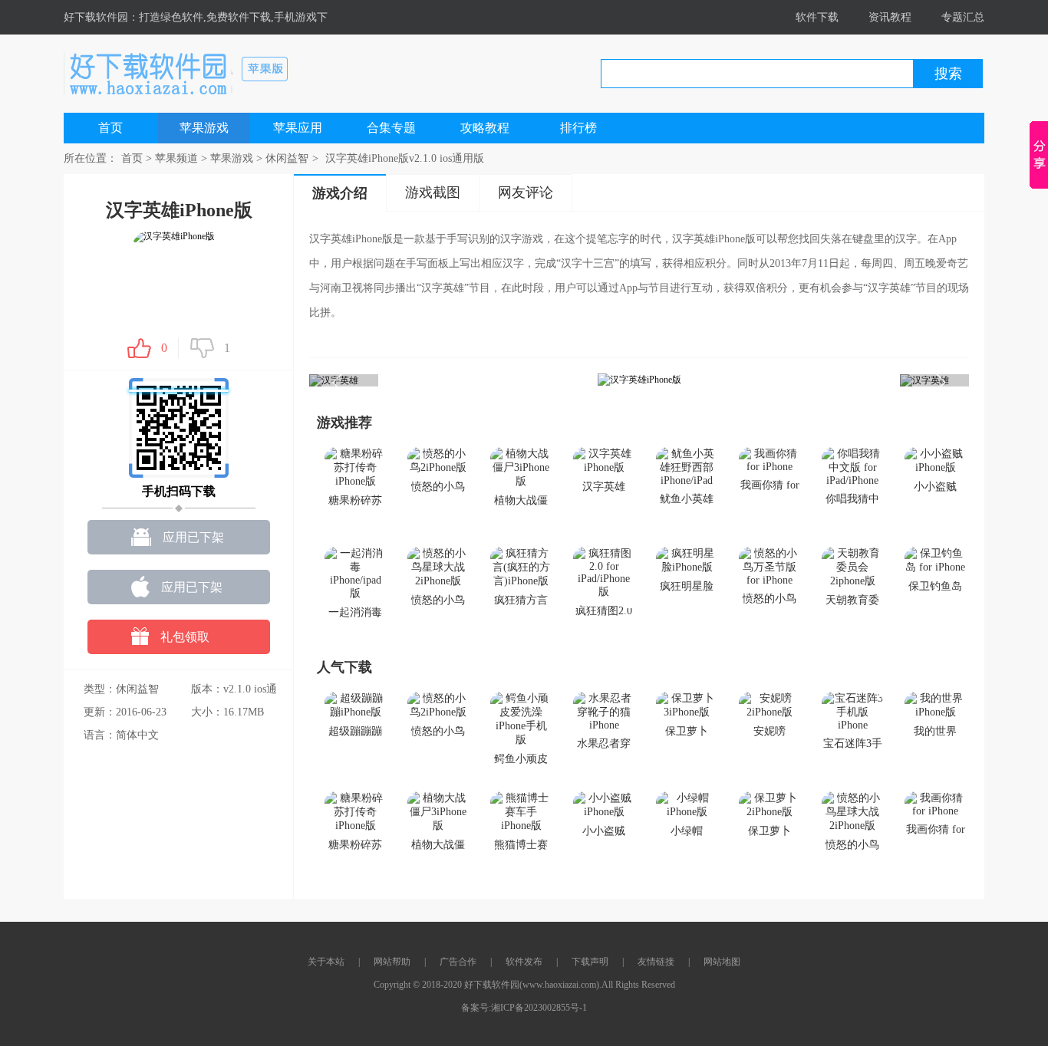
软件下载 (817, 17)
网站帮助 (392, 961)
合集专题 (391, 127)
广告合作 (458, 961)
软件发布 (524, 961)
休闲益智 (286, 158)
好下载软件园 (96, 17)
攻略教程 (484, 127)
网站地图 (722, 961)
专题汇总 (962, 17)
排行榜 (578, 127)
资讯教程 (889, 17)
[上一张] (474, 379)
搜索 (948, 73)
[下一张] (804, 379)
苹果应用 (297, 127)
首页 (110, 127)
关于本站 (326, 961)
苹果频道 (176, 158)
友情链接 (656, 961)
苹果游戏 (204, 127)
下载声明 (590, 961)
